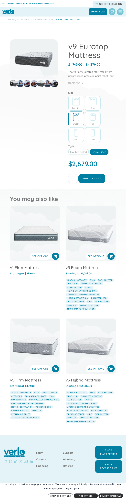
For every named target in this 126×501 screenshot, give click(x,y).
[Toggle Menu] (120, 11)
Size (70, 92)
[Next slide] (56, 84)
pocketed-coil (99, 298)
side (89, 302)
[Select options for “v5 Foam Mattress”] (111, 256)
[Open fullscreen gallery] (54, 75)
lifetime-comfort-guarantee (83, 294)
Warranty (69, 459)
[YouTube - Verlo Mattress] (25, 461)
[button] (20, 83)
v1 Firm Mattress (25, 267)
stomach (72, 305)
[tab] (19, 75)
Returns (68, 466)
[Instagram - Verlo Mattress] (10, 461)
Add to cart (91, 178)
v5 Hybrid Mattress (83, 380)
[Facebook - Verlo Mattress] (5, 461)
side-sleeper (102, 302)
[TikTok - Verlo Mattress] (15, 461)
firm (52, 396)
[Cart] (112, 11)
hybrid (88, 287)
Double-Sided (78, 152)
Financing (42, 466)
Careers (41, 459)
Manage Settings (60, 495)
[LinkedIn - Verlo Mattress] (30, 461)
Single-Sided (99, 152)
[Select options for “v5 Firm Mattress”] (55, 368)
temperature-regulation (81, 309)
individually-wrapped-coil (82, 291)
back (92, 280)
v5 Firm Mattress (25, 380)
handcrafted (74, 287)
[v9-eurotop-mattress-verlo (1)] (34, 59)
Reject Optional (110, 495)
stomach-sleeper (89, 305)
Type (71, 146)
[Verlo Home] (14, 452)
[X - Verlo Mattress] (20, 461)
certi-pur (72, 284)
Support (68, 453)
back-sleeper (105, 280)
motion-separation (77, 298)
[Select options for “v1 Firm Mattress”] (55, 256)
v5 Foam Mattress (82, 267)
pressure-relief (75, 302)
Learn (39, 453)
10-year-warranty (77, 280)
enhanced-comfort (91, 284)
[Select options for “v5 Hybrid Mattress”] (111, 368)
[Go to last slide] (11, 84)
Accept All (86, 495)
